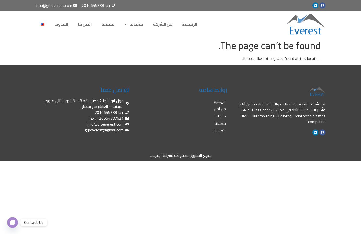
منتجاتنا (136, 24)
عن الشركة (162, 24)
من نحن (220, 108)
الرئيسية (189, 24)
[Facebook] (322, 5)
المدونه (61, 24)
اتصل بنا (85, 24)
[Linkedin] (315, 5)
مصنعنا (108, 24)
